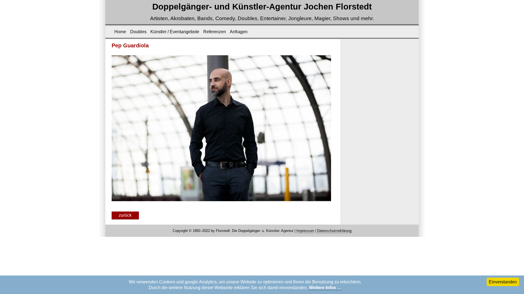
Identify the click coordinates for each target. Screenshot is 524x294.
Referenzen (214, 31)
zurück (125, 215)
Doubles (138, 31)
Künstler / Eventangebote (174, 31)
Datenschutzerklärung (334, 231)
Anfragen (239, 31)
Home (120, 31)
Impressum (305, 231)
